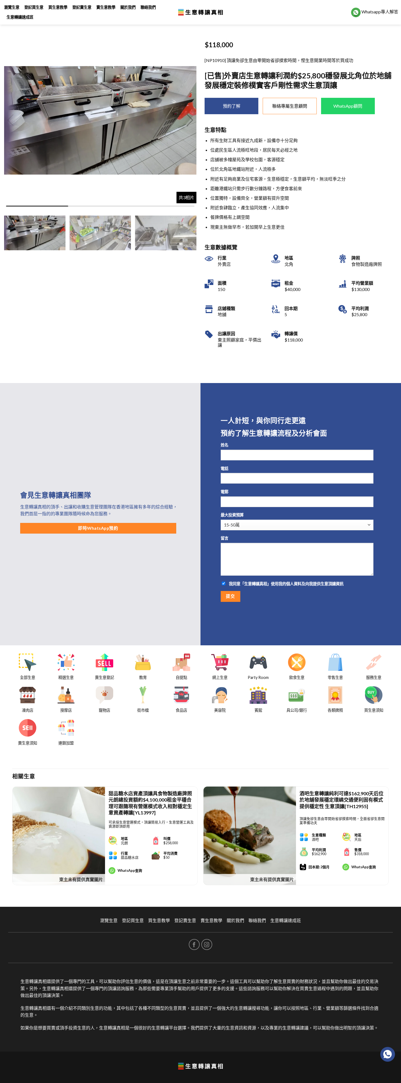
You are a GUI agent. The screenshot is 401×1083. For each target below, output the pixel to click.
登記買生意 (33, 7)
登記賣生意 (81, 7)
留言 (224, 538)
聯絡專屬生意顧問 (289, 105)
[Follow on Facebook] (194, 944)
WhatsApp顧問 (347, 105)
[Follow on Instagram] (206, 944)
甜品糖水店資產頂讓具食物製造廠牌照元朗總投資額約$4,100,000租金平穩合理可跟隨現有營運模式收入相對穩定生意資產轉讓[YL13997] (150, 803)
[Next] (388, 838)
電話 (224, 468)
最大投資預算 (232, 515)
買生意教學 (57, 7)
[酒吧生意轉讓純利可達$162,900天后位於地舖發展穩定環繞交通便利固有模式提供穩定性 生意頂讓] (250, 836)
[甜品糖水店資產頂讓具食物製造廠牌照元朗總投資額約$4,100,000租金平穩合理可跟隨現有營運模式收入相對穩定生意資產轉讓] (59, 836)
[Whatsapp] (387, 1054)
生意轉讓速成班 (20, 17)
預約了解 (231, 105)
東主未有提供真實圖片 (81, 879)
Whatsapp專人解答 (379, 11)
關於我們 (128, 7)
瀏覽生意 (11, 7)
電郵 (224, 491)
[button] (190, 120)
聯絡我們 (148, 7)
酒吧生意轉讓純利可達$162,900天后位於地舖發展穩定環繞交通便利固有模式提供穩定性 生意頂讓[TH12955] (342, 799)
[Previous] (12, 838)
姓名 (224, 445)
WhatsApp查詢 (130, 870)
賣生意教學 (105, 7)
